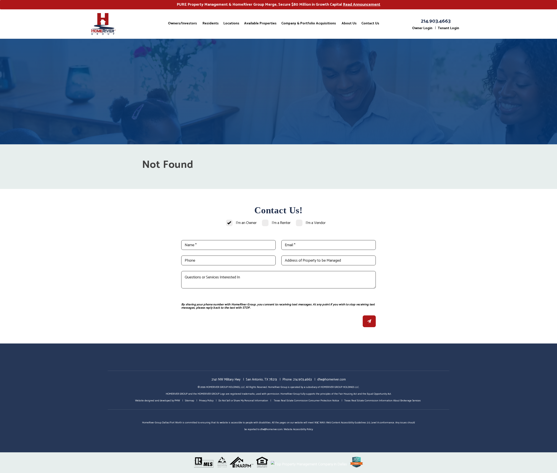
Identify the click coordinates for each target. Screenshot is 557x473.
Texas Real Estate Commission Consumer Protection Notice (306, 401)
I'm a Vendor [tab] (315, 223)
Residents (211, 23)
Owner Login (422, 28)
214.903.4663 (436, 21)
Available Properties (260, 23)
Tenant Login (448, 28)
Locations (231, 23)
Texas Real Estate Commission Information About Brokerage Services (382, 401)
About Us (349, 23)
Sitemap (189, 401)
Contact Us (370, 23)
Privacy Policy (206, 401)
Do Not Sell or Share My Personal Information (243, 401)
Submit (369, 321)
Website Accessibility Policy (298, 429)
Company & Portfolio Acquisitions (308, 23)
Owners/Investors (182, 23)
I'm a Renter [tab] (281, 223)
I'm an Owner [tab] (246, 223)
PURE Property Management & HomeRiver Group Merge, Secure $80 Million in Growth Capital (278, 4)
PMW (177, 401)
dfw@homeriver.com (331, 379)
